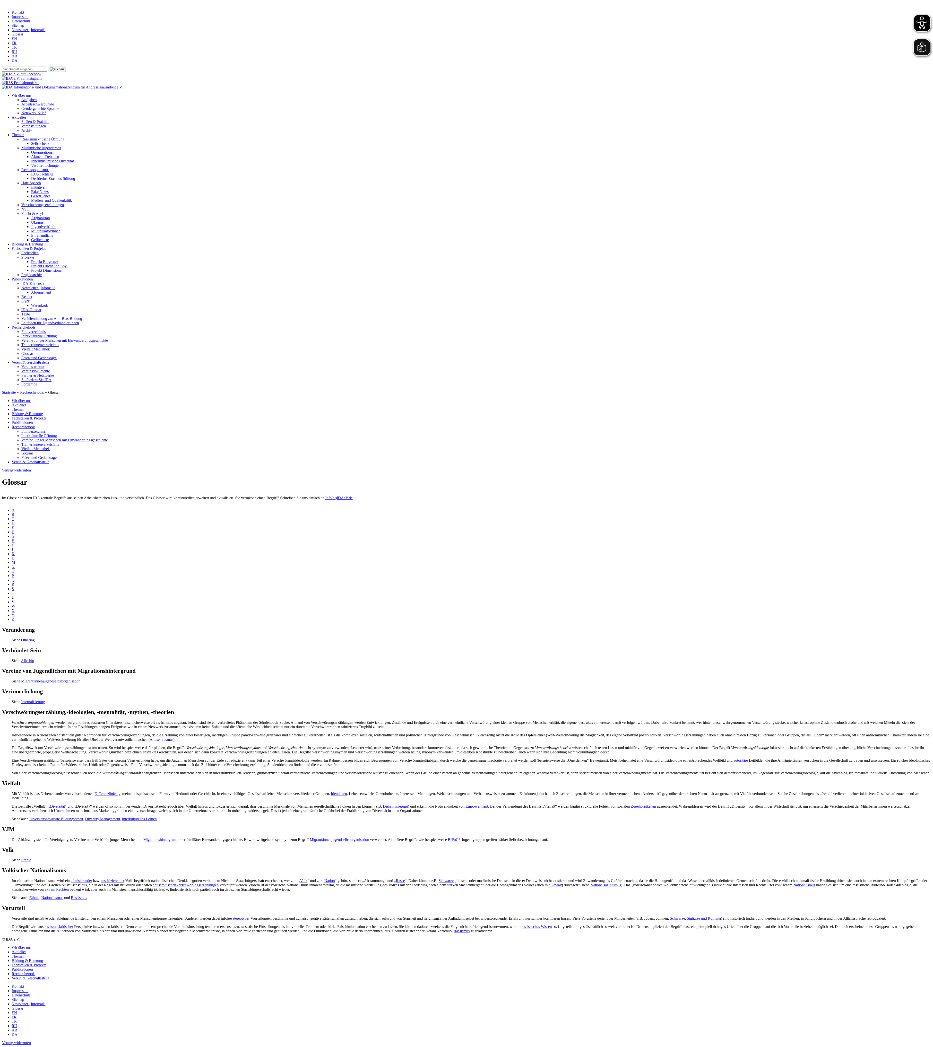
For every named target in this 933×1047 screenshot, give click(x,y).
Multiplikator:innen (45, 231)
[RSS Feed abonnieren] (20, 83)
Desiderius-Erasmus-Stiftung (53, 178)
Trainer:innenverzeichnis (40, 345)
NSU (25, 209)
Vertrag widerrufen (16, 470)
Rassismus (79, 898)
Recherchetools (23, 327)
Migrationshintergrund (160, 840)
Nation (329, 881)
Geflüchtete (40, 240)
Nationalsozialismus (605, 885)
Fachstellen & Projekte (29, 248)
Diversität (57, 806)
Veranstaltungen (33, 126)
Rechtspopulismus (35, 170)
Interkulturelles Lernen (139, 819)
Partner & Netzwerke (37, 375)
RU (14, 52)
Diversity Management (102, 819)
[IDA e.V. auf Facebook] (22, 74)
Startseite (9, 392)
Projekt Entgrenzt (44, 262)
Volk (303, 881)
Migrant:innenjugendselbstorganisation (50, 681)
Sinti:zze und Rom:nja (704, 918)
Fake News (40, 192)
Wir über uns (21, 95)
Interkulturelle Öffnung (39, 336)
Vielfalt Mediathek (35, 349)
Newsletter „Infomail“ (28, 30)
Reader (26, 297)
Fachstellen (30, 253)
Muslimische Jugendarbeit (41, 148)
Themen (18, 135)
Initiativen (38, 187)
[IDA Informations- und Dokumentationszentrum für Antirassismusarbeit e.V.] (62, 87)
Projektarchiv (31, 275)
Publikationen (22, 279)
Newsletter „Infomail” (38, 288)
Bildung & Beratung (27, 244)
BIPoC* (454, 840)
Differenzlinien (106, 794)
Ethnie (26, 860)
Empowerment (477, 806)
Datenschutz (21, 21)
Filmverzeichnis (33, 332)
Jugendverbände (43, 227)
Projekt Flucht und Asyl (49, 266)
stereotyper (241, 918)
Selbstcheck (40, 143)
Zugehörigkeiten (643, 806)
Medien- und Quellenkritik (51, 200)
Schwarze (446, 881)
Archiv (26, 130)
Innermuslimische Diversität (52, 161)
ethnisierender (81, 881)
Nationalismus (804, 885)
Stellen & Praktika (35, 122)
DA (14, 60)
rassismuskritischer (58, 927)
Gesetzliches (40, 196)
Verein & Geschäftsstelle (30, 362)
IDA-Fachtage (42, 174)
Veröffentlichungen (45, 165)
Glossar (17, 34)
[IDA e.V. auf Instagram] (22, 78)
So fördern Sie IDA (36, 380)
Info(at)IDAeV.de (339, 498)
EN (14, 38)
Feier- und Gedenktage (39, 358)
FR (14, 43)
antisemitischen (164, 885)
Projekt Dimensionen (47, 270)
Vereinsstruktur (32, 367)
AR (14, 56)
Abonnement (41, 292)
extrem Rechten (57, 889)
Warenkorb (39, 305)
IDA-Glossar (31, 310)
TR (14, 47)
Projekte (27, 257)
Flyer (25, 301)
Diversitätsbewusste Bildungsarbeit (56, 819)
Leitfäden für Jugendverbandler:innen (50, 323)
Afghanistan (40, 218)
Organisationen (42, 152)
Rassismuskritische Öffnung (42, 139)
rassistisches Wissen (536, 927)
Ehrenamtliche (42, 235)
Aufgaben (29, 100)
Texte (25, 314)
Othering (28, 640)
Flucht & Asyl (32, 213)
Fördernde (29, 384)
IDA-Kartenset (32, 283)
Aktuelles (19, 117)
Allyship (27, 661)
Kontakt (18, 12)
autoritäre (741, 760)
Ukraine (37, 222)
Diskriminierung (395, 806)
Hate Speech (31, 183)
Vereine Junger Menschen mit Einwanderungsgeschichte (64, 340)
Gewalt (556, 885)
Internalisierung (33, 702)
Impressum (20, 17)
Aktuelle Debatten (45, 157)
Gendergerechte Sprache (40, 108)
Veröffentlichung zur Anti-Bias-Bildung (51, 318)
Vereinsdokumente (35, 371)
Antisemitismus (161, 739)
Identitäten (339, 794)
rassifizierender (112, 881)
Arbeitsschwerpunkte (37, 104)
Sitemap (18, 25)
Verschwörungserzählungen (42, 205)
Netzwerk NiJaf (33, 113)
